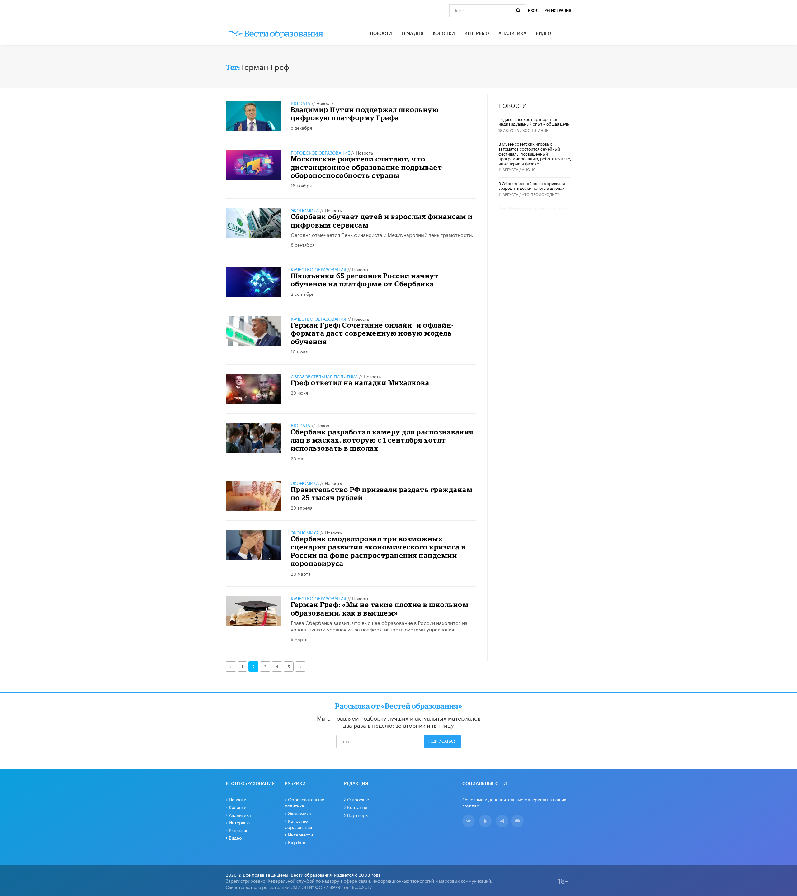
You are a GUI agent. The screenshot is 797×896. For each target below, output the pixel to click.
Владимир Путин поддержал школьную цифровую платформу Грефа (365, 114)
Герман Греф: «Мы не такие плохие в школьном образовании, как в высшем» (380, 608)
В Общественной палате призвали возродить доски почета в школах (531, 185)
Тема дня (412, 33)
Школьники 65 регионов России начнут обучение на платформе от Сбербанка (365, 280)
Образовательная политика (324, 376)
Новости (381, 33)
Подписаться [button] (442, 741)
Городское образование (320, 152)
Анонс (529, 169)
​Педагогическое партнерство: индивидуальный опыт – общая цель (533, 121)
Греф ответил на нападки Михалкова (360, 382)
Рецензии (238, 830)
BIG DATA (300, 102)
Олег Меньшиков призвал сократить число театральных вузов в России (533, 210)
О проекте (358, 799)
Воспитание (535, 130)
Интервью (476, 33)
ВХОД (533, 10)
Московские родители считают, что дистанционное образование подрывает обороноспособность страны (366, 167)
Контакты (357, 806)
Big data (296, 842)
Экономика (305, 210)
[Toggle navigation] (565, 34)
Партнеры (358, 814)
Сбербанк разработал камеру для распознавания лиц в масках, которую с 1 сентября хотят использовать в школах (382, 440)
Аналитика (512, 33)
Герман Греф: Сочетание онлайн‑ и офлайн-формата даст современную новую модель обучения (372, 333)
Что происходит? (540, 194)
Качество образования (318, 269)
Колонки (444, 33)
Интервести (300, 834)
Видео (543, 33)
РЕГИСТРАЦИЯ (558, 10)
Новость (324, 102)
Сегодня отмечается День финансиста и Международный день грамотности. (382, 234)
